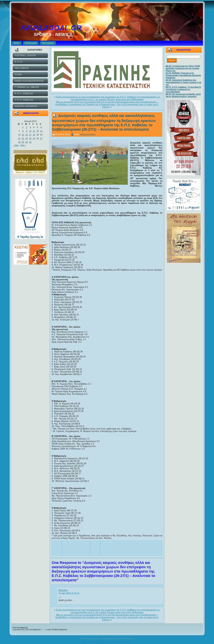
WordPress (94, 638)
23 (26, 138)
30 (26, 142)
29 (23, 142)
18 (34, 135)
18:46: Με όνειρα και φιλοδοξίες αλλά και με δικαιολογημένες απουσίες (183, 95)
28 (19, 142)
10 (30, 131)
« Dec (16, 145)
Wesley (62, 590)
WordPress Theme (109, 638)
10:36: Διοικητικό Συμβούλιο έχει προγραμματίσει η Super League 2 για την (183, 82)
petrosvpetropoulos (88, 134)
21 (19, 138)
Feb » (23, 145)
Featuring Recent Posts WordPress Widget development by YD (107, 642)
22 (23, 138)
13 (41, 131)
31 (30, 142)
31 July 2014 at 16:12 (68, 593)
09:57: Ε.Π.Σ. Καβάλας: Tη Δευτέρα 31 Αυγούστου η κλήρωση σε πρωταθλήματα (183, 89)
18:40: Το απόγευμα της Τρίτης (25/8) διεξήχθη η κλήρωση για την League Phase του (183, 68)
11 (34, 131)
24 (30, 138)
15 (23, 135)
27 (41, 138)
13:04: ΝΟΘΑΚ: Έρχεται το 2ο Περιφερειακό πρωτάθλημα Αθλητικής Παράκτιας (183, 75)
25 (34, 138)
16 (26, 135)
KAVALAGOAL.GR (50, 28)
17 (30, 135)
